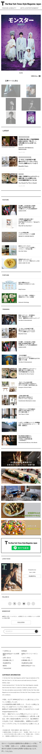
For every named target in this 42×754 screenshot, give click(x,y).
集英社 (5, 665)
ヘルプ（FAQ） (26, 657)
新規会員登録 (21, 622)
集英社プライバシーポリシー (29, 654)
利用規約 (24, 651)
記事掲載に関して (26, 660)
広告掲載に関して (8, 660)
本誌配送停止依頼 (26, 663)
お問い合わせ (7, 657)
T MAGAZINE (7, 668)
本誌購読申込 (32, 576)
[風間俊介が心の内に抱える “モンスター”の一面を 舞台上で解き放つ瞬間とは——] (21, 81)
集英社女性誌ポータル (28, 665)
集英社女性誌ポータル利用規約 (11, 654)
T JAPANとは (7, 651)
